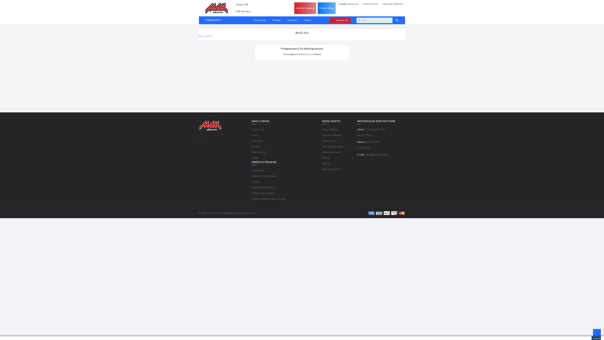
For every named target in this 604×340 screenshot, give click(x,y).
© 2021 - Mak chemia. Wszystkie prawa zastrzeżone (227, 213)
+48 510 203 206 (370, 4)
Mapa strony (258, 152)
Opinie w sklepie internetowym (269, 198)
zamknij (596, 338)
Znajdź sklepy (326, 8)
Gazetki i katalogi (305, 8)
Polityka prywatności (263, 193)
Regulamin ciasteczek (264, 176)
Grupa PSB (241, 4)
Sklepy (255, 157)
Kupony (326, 163)
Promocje (260, 20)
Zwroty (256, 181)
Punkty (276, 20)
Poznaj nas (258, 129)
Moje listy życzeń (331, 169)
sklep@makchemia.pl (349, 4)
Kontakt (292, 20)
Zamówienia (329, 140)
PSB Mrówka (241, 11)
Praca (307, 20)
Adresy (326, 157)
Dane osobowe (330, 129)
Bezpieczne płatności (263, 187)
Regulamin (258, 170)
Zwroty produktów (332, 135)
